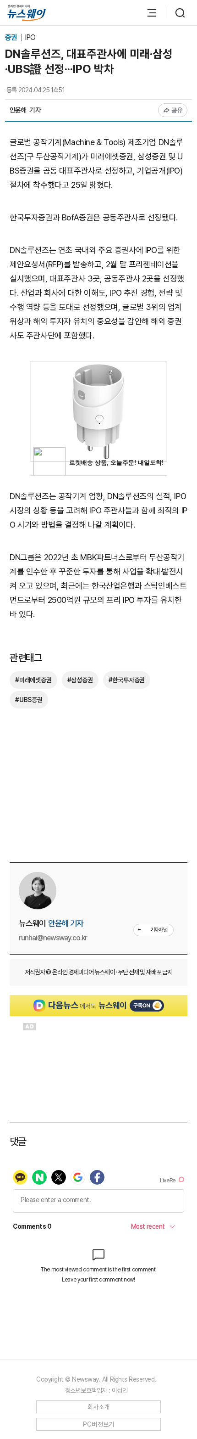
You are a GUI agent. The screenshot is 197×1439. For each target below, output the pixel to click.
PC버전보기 (99, 1424)
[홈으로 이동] (26, 13)
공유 (177, 110)
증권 (11, 37)
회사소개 (99, 1407)
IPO (30, 37)
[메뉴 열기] (147, 12)
